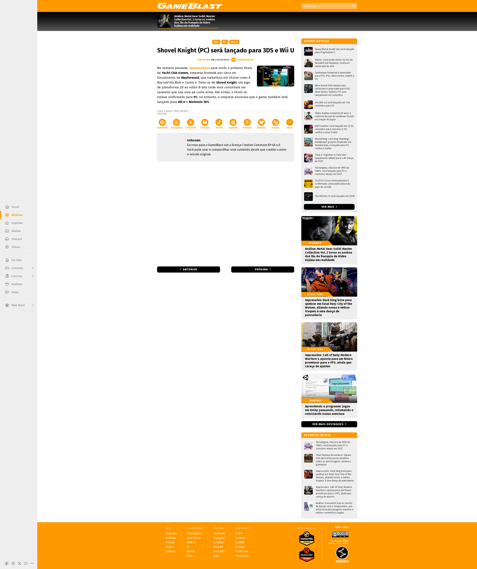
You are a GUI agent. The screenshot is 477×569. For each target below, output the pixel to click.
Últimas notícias (316, 41)
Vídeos (170, 546)
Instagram (176, 127)
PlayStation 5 (194, 533)
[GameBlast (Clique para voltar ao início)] (189, 6)
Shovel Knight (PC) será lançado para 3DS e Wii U (225, 50)
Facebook (162, 127)
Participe (240, 538)
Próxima (261, 269)
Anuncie (240, 546)
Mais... (190, 555)
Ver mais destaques (327, 424)
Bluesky (261, 127)
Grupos (276, 127)
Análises (171, 538)
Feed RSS (219, 551)
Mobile (191, 551)
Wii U (234, 42)
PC (224, 42)
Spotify (233, 127)
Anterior (190, 269)
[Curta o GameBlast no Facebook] (6, 563)
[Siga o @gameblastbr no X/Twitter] (19, 563)
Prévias (170, 542)
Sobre (239, 533)
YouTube (204, 127)
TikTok (219, 127)
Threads (247, 127)
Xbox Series (194, 538)
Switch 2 (191, 542)
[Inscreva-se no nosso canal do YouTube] (26, 563)
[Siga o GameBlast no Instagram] (13, 563)
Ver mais (328, 206)
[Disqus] (225, 213)
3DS (216, 42)
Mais (289, 127)
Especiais (171, 533)
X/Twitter (190, 127)
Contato (239, 542)
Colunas (170, 551)
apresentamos (200, 68)
